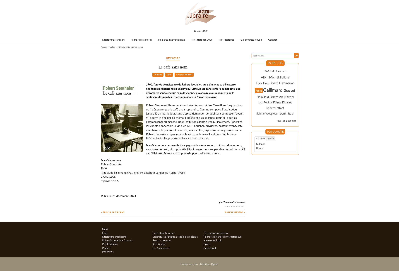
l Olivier (289, 97)
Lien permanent (235, 206)
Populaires (260, 138)
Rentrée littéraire (162, 240)
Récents (270, 138)
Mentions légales (209, 264)
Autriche (158, 74)
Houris (259, 148)
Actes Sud (279, 71)
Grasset (289, 90)
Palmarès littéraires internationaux (222, 236)
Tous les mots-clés (286, 120)
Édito (105, 233)
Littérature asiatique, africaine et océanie (175, 236)
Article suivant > (235, 212)
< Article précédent (112, 212)
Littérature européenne (216, 233)
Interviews (108, 251)
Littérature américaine (114, 236)
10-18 (267, 71)
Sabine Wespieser (267, 113)
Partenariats (210, 248)
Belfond (285, 77)
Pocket (268, 102)
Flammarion (287, 83)
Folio (169, 74)
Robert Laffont (275, 108)
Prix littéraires (110, 244)
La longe (260, 144)
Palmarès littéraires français (117, 240)
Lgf (260, 102)
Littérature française (164, 233)
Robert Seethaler (184, 74)
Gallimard (273, 90)
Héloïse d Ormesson (270, 97)
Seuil (283, 113)
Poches (112, 46)
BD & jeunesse (161, 248)
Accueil (104, 46)
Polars (207, 244)
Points (277, 102)
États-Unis (262, 83)
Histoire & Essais (213, 240)
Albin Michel (270, 77)
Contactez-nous (189, 264)
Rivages (287, 102)
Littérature (122, 46)
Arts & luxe (159, 244)
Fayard (273, 83)
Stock (290, 113)
